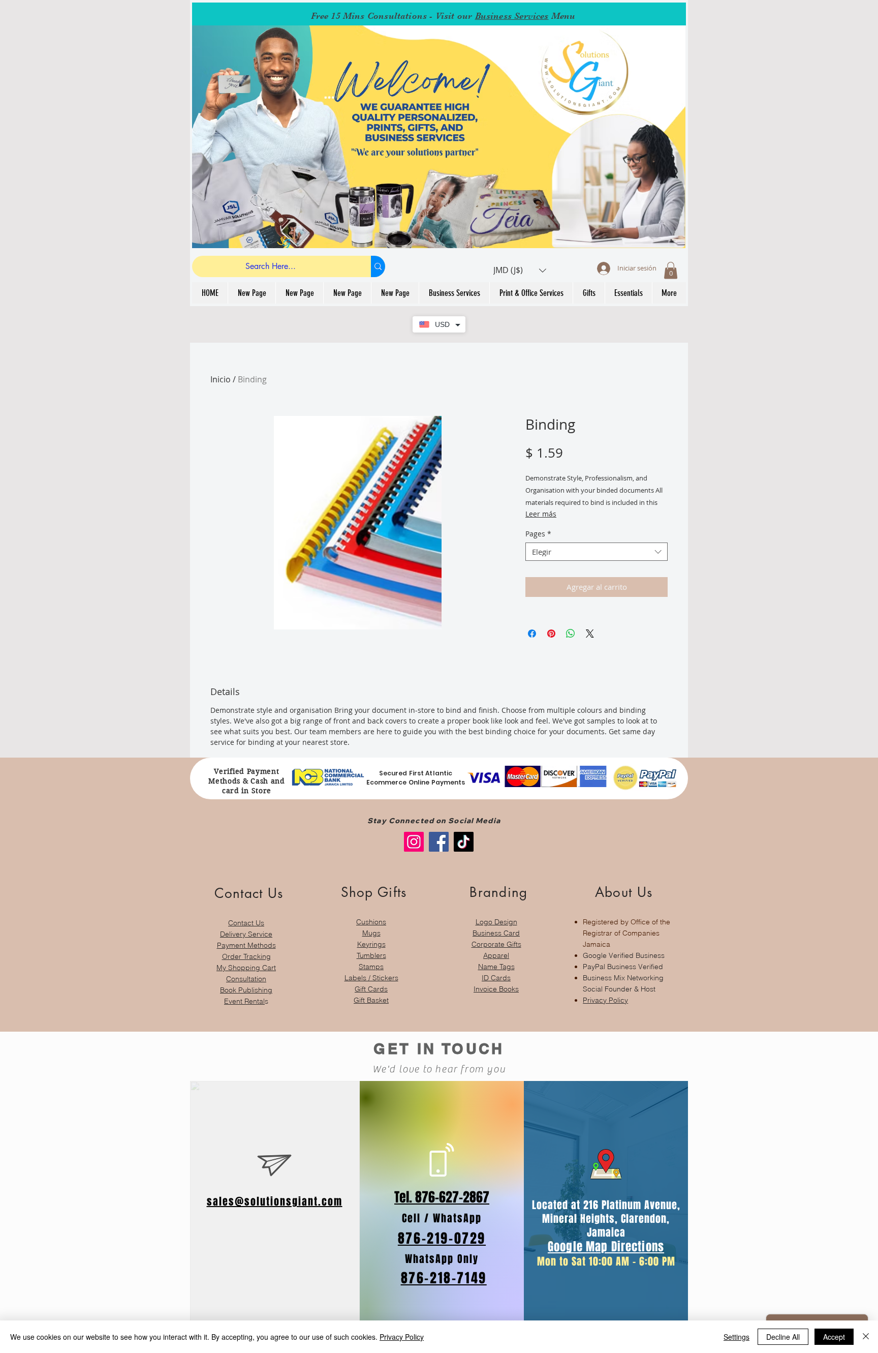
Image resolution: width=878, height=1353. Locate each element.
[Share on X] (590, 633)
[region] (246, 940)
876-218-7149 (444, 1278)
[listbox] (520, 270)
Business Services (512, 16)
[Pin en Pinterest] (551, 633)
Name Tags (496, 966)
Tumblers (371, 955)
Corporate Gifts (496, 944)
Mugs (371, 933)
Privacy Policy (605, 1000)
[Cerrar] (866, 1337)
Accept (834, 1337)
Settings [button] (736, 1337)
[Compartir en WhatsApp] (571, 633)
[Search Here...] (378, 266)
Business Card (496, 933)
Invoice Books (496, 989)
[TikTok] (464, 842)
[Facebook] (439, 842)
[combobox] (596, 552)
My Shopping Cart (246, 967)
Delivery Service (246, 934)
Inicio (220, 379)
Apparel (496, 955)
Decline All (783, 1337)
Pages (538, 534)
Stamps (371, 966)
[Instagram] (414, 842)
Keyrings (371, 944)
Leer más (540, 514)
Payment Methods (246, 945)
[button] (520, 270)
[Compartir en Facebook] (532, 633)
